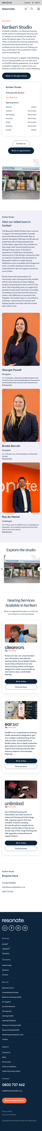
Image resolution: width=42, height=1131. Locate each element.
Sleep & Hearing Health (10, 1030)
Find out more (7, 385)
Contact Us (6, 1052)
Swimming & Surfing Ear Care (12, 1035)
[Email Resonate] (25, 928)
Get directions (12, 97)
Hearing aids (7, 1011)
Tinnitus (5, 1039)
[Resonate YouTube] (5, 928)
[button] (37, 9)
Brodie (32, 239)
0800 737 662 (7, 2)
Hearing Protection (9, 1020)
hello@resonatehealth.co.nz (13, 887)
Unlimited (6, 949)
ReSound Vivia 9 (8, 988)
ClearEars (5, 953)
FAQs (4, 1057)
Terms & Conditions (9, 1066)
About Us (5, 970)
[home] (8, 9)
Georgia (22, 239)
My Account (6, 1062)
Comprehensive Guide (10, 992)
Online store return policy (11, 1071)
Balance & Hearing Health (11, 997)
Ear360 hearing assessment (16, 63)
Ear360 (5, 944)
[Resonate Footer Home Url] (13, 920)
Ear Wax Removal (8, 1006)
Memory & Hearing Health (11, 1025)
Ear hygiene (6, 1002)
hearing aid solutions (19, 44)
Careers (5, 975)
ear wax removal (19, 47)
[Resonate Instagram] (18, 928)
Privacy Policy (7, 1111)
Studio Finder (7, 965)
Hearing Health (7, 1016)
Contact (27, 3)
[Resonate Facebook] (11, 928)
